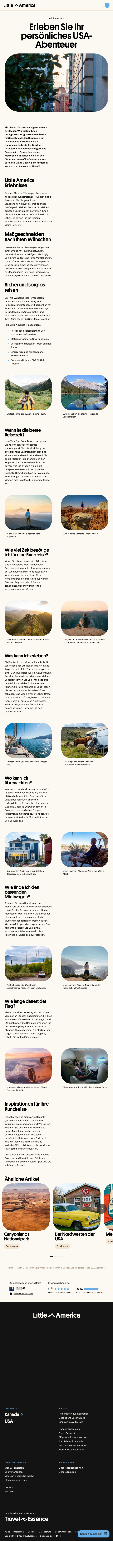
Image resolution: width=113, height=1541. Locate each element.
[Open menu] (107, 5)
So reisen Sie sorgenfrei (23, 1293)
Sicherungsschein (63, 1532)
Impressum (18, 1532)
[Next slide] (102, 1209)
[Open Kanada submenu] (22, 1414)
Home (10, 1268)
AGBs (7, 1532)
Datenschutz (45, 1532)
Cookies (31, 1532)
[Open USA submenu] (16, 1421)
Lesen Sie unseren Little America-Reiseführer (38, 1268)
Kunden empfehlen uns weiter (91, 1292)
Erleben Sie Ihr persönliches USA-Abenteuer (84, 1268)
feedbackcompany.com (61, 1292)
